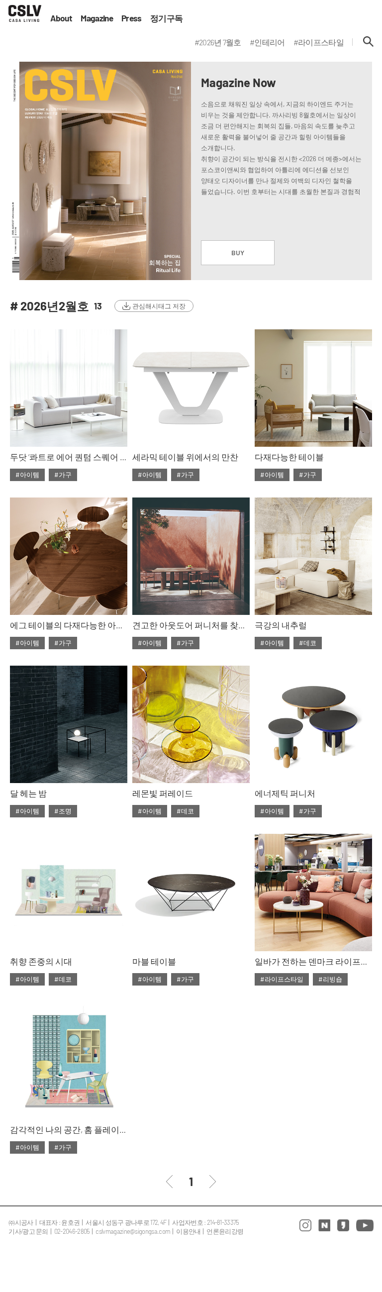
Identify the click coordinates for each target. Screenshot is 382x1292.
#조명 (63, 811)
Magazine (96, 18)
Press (131, 18)
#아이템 (27, 475)
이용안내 (188, 1231)
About (61, 18)
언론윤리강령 (224, 1231)
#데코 (307, 643)
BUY (237, 252)
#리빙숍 (330, 979)
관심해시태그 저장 (159, 306)
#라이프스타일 (281, 979)
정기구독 (166, 18)
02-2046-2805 (72, 1231)
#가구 (63, 475)
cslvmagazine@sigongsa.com (133, 1231)
